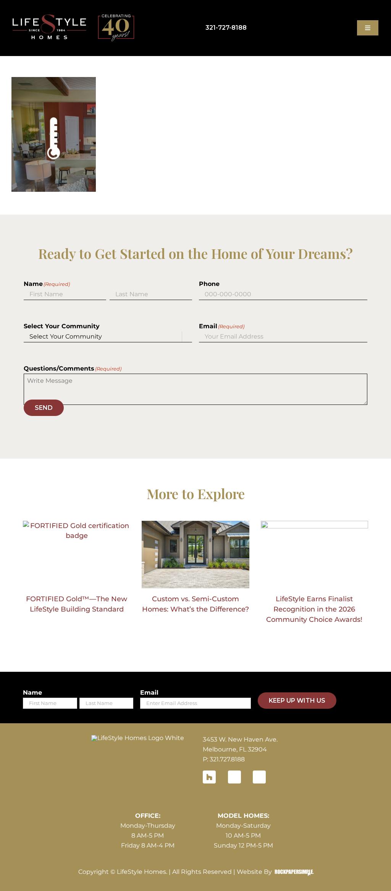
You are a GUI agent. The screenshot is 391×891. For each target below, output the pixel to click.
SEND (44, 407)
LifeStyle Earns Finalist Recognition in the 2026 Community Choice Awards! (314, 609)
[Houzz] (209, 777)
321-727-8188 (226, 27)
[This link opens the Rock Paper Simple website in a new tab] (292, 872)
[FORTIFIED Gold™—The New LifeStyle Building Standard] (76, 554)
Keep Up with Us (297, 700)
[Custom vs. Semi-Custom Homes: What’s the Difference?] (195, 554)
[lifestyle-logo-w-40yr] (73, 17)
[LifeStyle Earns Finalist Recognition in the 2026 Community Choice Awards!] (314, 554)
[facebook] (234, 777)
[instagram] (259, 777)
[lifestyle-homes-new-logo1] (137, 738)
